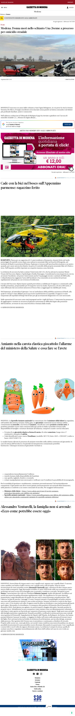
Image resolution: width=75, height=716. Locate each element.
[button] (37, 650)
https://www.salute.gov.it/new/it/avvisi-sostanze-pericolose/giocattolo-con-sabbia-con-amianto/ (31, 492)
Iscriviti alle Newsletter (7, 2)
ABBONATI (70, 2)
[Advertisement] (14, 94)
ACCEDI (71, 7)
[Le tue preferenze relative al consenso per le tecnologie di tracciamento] (72, 713)
